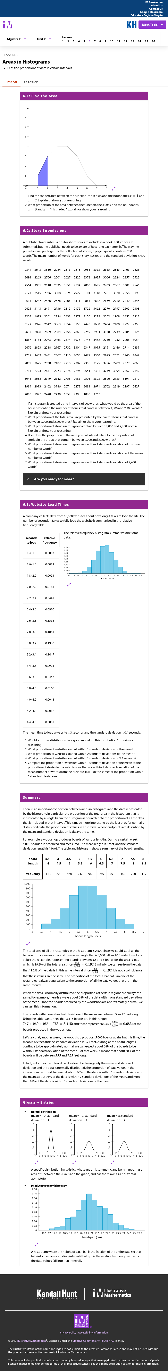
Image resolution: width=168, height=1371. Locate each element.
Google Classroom (151, 12)
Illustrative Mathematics (31, 1341)
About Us (157, 5)
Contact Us (156, 8)
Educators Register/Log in (147, 15)
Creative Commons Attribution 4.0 (93, 1341)
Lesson (11, 82)
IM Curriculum (154, 2)
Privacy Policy (68, 1332)
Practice (31, 82)
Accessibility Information (93, 1332)
